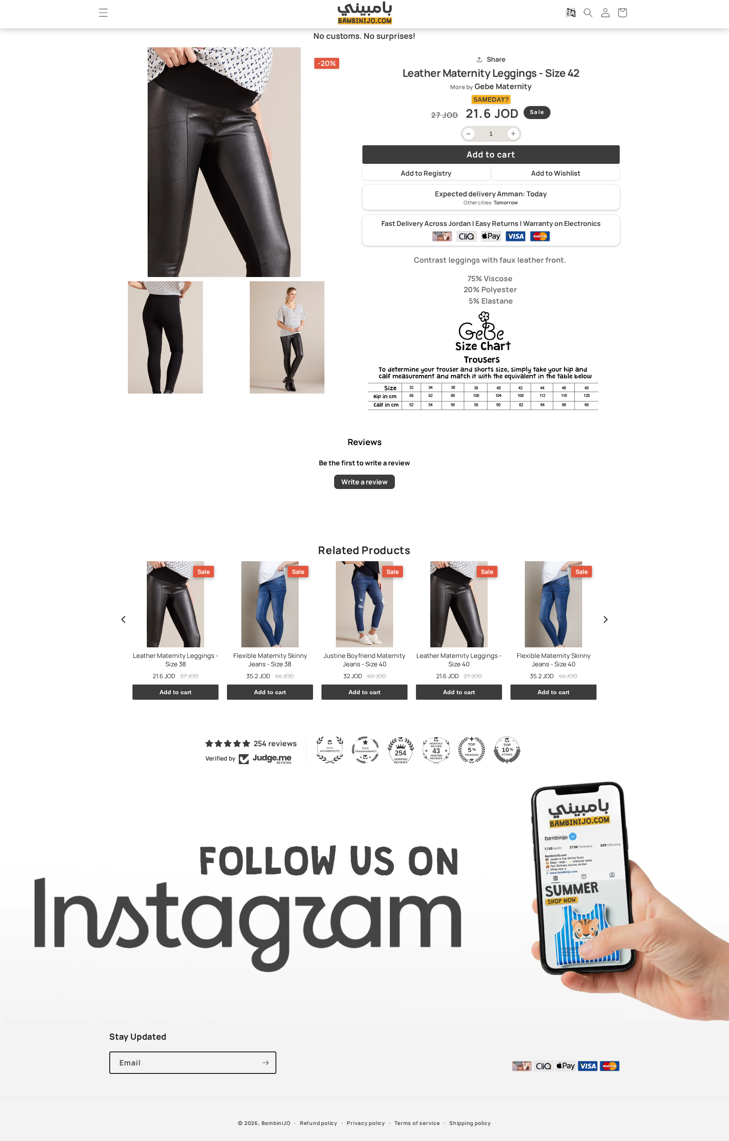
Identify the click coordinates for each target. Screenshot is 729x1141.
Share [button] (496, 59)
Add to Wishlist (555, 173)
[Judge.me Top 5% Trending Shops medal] (471, 749)
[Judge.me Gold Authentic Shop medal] (329, 749)
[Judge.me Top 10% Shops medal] (507, 749)
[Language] (571, 13)
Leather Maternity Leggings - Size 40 (459, 660)
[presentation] (124, 619)
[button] (103, 13)
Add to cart (175, 692)
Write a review (364, 481)
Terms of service (417, 1123)
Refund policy (319, 1123)
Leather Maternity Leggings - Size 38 (175, 660)
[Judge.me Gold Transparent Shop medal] (365, 749)
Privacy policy (366, 1123)
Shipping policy (470, 1123)
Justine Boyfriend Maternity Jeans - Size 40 (364, 660)
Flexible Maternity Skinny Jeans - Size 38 (270, 660)
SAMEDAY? (491, 99)
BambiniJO (276, 1123)
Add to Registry (426, 173)
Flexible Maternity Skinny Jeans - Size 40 (554, 660)
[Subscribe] (265, 1062)
